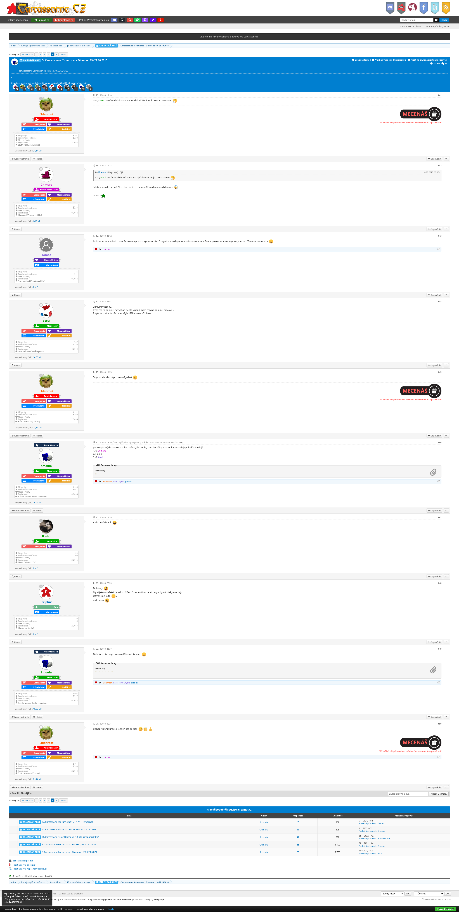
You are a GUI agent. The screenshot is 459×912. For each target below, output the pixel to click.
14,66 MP (37, 357)
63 (298, 852)
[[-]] (438, 249)
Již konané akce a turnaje (78, 45)
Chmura (263, 829)
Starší (15, 793)
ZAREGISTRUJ (15, 902)
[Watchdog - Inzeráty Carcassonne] (412, 8)
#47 (439, 517)
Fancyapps (159, 899)
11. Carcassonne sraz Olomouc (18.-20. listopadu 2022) (70, 837)
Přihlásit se (43, 20)
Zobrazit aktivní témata (410, 26)
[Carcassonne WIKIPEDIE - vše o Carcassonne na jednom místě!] (401, 8)
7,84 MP (37, 221)
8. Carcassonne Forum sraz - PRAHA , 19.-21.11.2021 (69, 844)
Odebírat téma (362, 59)
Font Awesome (124, 899)
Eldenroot (103, 172)
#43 (439, 235)
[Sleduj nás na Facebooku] (423, 8)
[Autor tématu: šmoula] (15, 64)
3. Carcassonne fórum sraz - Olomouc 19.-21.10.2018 (134, 45)
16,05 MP (37, 502)
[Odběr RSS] (446, 8)
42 (298, 837)
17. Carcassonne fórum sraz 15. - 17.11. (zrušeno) (67, 821)
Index (13, 45)
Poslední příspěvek (368, 823)
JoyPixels (107, 899)
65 (298, 844)
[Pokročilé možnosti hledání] (436, 20)
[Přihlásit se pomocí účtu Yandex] (160, 20)
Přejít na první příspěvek (24, 864)
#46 (439, 442)
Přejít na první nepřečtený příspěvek (429, 59)
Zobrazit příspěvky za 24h (438, 26)
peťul (380, 853)
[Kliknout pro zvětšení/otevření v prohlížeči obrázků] (420, 120)
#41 (439, 95)
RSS (54, 893)
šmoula (179, 442)
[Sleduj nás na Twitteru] (434, 8)
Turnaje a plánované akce (33, 45)
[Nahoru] (446, 159)
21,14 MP (37, 150)
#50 (439, 723)
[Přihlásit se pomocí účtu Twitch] (145, 20)
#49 (439, 648)
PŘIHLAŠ (46, 899)
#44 (439, 301)
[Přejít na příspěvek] (121, 172)
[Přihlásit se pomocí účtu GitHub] (122, 20)
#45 (439, 372)
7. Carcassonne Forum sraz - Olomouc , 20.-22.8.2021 (69, 852)
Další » (63, 54)
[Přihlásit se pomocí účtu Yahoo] (153, 20)
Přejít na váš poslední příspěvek (390, 59)
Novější (25, 793)
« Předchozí (27, 54)
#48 (439, 583)
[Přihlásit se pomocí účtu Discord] (114, 20)
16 (298, 829)
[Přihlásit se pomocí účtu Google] (130, 20)
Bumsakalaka (384, 838)
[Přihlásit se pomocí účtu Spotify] (137, 20)
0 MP (35, 287)
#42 (439, 165)
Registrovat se (65, 20)
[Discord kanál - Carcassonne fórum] (390, 8)
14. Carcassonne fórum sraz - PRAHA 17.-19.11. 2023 (69, 829)
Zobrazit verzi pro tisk (23, 860)
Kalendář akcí (56, 45)
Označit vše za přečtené (71, 893)
